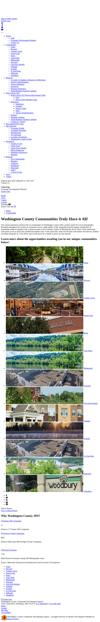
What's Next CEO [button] (13, 93)
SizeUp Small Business (20, 82)
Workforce (20, 104)
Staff (12, 38)
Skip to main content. (9, 19)
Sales (18, 111)
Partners (14, 115)
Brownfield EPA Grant (15, 124)
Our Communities (18, 159)
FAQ (18, 97)
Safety (13, 170)
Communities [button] (11, 45)
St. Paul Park (16, 71)
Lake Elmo (15, 58)
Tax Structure (16, 135)
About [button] (8, 36)
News (8, 174)
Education (15, 168)
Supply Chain (21, 108)
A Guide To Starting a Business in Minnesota (28, 80)
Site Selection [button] (11, 126)
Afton (13, 47)
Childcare (14, 163)
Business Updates (17, 117)
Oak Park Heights (18, 64)
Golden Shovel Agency (10, 619)
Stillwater (14, 73)
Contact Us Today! (18, 122)
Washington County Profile (21, 139)
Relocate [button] (9, 157)
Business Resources (18, 89)
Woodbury (15, 75)
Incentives (15, 86)
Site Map (4, 610)
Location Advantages (19, 137)
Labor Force (15, 146)
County (4, 200)
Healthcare (15, 166)
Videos (8, 177)
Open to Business (17, 84)
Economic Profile (17, 128)
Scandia (14, 69)
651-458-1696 (55, 604)
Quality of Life (16, 144)
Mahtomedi (15, 60)
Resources (15, 102)
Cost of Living (16, 172)
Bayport (14, 49)
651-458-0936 (42, 604)
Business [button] (9, 78)
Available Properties (18, 130)
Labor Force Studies (18, 148)
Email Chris (5, 191)
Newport (14, 62)
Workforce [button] (10, 141)
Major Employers (17, 150)
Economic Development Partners (23, 40)
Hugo (13, 56)
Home (3, 196)
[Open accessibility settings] (4, 617)
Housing (14, 155)
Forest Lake (15, 53)
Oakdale (14, 67)
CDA (3, 198)
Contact (4, 202)
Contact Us (15, 43)
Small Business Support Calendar (23, 91)
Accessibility (6, 613)
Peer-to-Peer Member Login (26, 100)
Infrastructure (16, 133)
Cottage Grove (16, 51)
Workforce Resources (19, 152)
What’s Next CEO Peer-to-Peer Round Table (28, 95)
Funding (19, 106)
